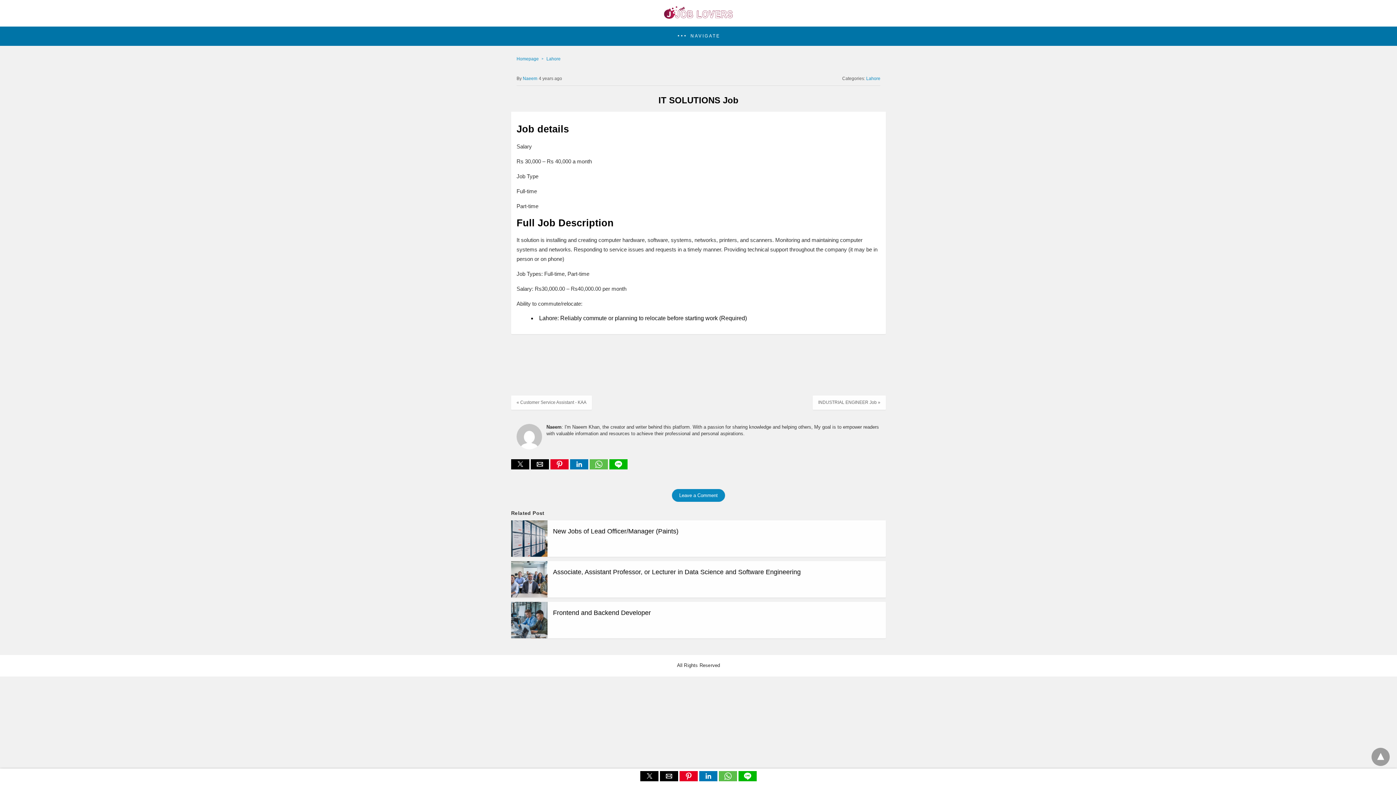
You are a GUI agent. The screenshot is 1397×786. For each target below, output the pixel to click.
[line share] (618, 467)
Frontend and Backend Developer (602, 612)
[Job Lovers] (698, 16)
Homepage (528, 58)
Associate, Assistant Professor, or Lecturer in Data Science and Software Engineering (677, 572)
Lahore (553, 58)
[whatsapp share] (599, 467)
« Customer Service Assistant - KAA (551, 402)
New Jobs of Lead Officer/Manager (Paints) (615, 531)
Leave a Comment (698, 495)
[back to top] (1381, 757)
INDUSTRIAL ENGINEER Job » (849, 402)
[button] (698, 36)
